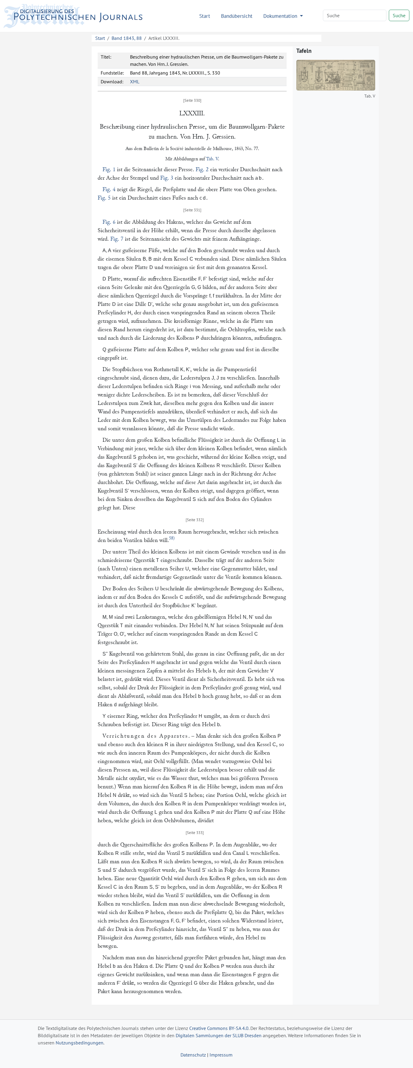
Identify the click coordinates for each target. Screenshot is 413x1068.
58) (172, 538)
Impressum (221, 1055)
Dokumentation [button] (281, 15)
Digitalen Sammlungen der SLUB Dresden (219, 1035)
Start (204, 15)
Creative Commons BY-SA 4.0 (219, 1028)
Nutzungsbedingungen (79, 1043)
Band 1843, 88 (127, 38)
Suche (399, 15)
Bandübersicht (236, 15)
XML (134, 82)
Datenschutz (193, 1055)
